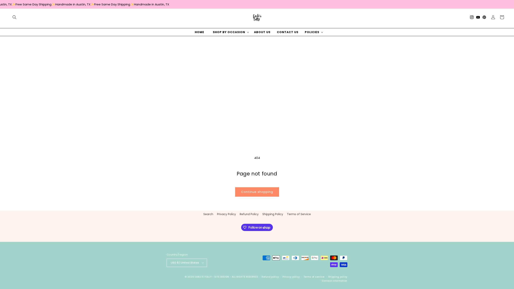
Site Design (221, 276)
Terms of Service (299, 214)
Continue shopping (257, 192)
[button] (14, 17)
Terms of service (314, 276)
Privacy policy (291, 276)
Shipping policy (338, 276)
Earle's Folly (203, 276)
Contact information (334, 280)
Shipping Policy (272, 214)
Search (208, 214)
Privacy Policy (226, 214)
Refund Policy (249, 214)
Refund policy (270, 276)
